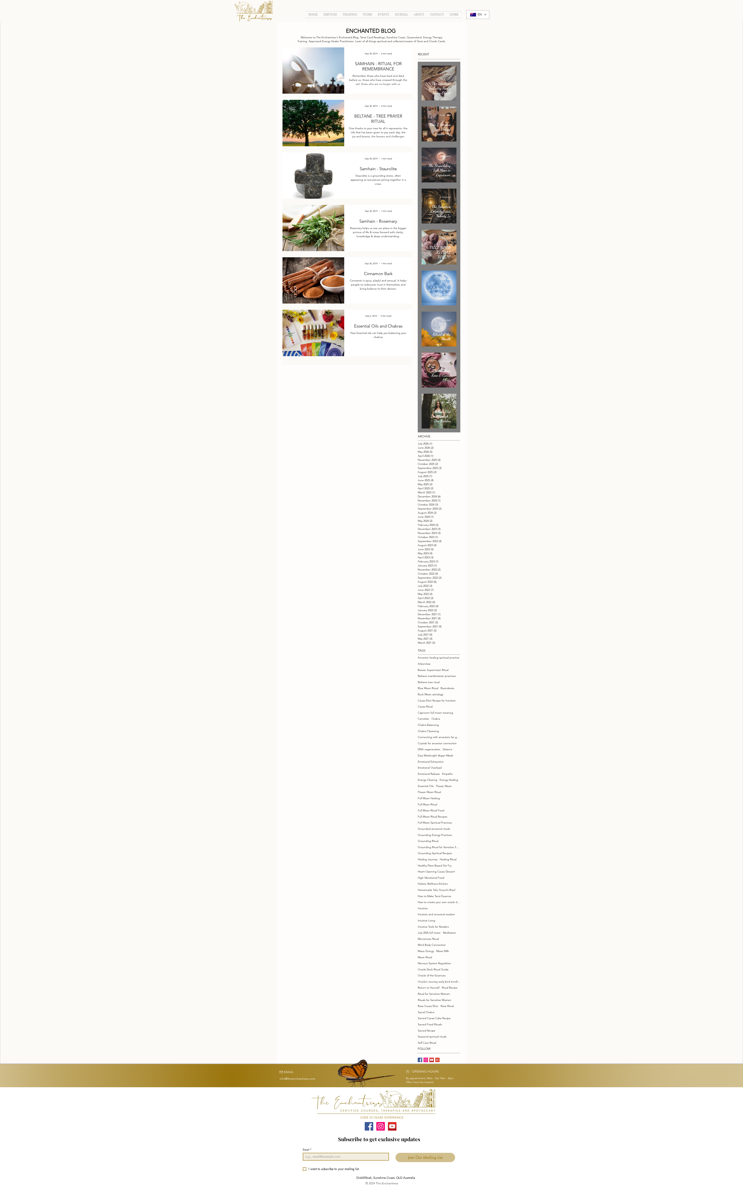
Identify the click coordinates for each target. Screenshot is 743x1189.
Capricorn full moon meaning (435, 712)
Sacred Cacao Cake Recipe (434, 1018)
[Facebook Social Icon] (369, 1126)
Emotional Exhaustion (431, 761)
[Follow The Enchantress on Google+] (437, 1060)
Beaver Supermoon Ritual (433, 670)
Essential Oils (426, 786)
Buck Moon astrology (430, 694)
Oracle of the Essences (432, 975)
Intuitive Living (426, 920)
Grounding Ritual (428, 841)
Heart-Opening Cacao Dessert (436, 871)
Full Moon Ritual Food (431, 810)
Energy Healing (449, 780)
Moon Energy (426, 951)
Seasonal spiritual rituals (432, 1036)
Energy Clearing (427, 780)
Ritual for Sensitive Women (434, 994)
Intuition (423, 908)
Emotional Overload (430, 767)
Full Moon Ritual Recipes (432, 816)
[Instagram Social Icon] (380, 1126)
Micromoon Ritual (428, 939)
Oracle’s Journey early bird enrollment (439, 981)
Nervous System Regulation (434, 963)
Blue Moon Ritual (428, 688)
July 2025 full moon (429, 932)
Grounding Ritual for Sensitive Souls (439, 847)
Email (307, 1149)
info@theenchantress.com (297, 1078)
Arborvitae (424, 663)
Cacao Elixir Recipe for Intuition (437, 700)
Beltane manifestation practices (437, 676)
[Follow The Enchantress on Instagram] (426, 1060)
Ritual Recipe (449, 987)
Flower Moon (444, 786)
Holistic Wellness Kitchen (433, 883)
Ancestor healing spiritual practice (438, 657)
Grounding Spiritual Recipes (435, 853)
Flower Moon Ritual (429, 792)
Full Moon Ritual (427, 804)
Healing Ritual (448, 859)
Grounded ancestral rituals (434, 829)
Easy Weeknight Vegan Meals (435, 755)
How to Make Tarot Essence (434, 896)
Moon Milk (442, 951)
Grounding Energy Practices (435, 835)
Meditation (449, 932)
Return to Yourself (428, 987)
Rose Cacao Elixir (428, 1006)
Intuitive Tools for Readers (433, 926)
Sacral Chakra (426, 1012)
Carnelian (423, 718)
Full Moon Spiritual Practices (435, 822)
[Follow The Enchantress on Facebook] (420, 1060)
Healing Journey (427, 859)
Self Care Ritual (427, 1042)
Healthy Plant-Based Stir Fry (434, 865)
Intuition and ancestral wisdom (436, 914)
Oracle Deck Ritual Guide (433, 969)
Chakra (435, 718)
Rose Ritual (447, 1006)
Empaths (447, 774)
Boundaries (447, 688)
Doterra (447, 749)
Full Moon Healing (429, 798)
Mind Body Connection (432, 945)
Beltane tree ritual (429, 682)
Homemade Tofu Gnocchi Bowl (436, 890)
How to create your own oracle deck (439, 902)
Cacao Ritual (425, 706)
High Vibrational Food (431, 877)
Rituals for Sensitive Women (434, 1000)
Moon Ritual (425, 957)
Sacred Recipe (426, 1030)
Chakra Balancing (428, 725)
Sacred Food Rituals (430, 1024)
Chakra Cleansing (428, 731)
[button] (350, 14)
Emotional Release (429, 774)
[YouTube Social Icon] (392, 1126)
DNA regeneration (429, 749)
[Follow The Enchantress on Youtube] (431, 1060)
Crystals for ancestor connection (437, 743)
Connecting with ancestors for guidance (439, 737)
